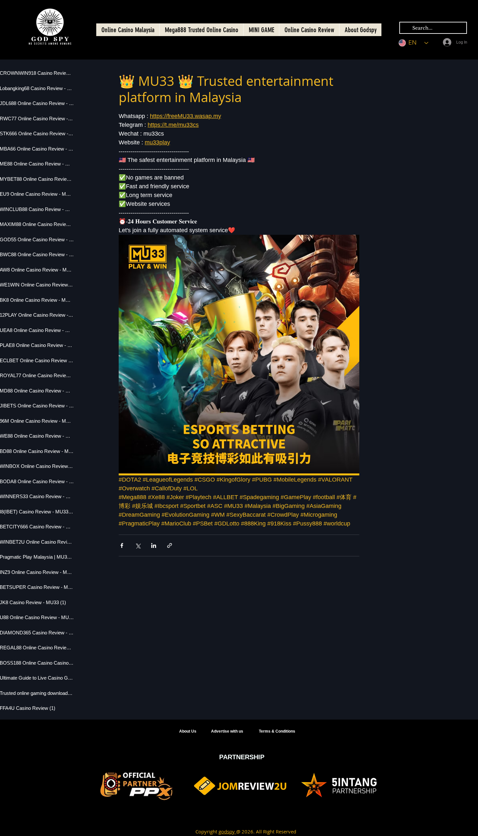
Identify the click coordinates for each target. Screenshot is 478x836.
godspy (227, 831)
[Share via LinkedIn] (154, 545)
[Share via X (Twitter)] (138, 545)
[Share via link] (169, 545)
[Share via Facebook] (122, 545)
